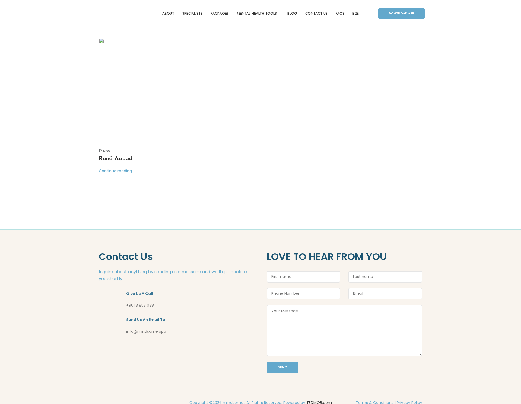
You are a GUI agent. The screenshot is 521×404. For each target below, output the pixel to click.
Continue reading (115, 171)
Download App (401, 13)
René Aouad (115, 158)
